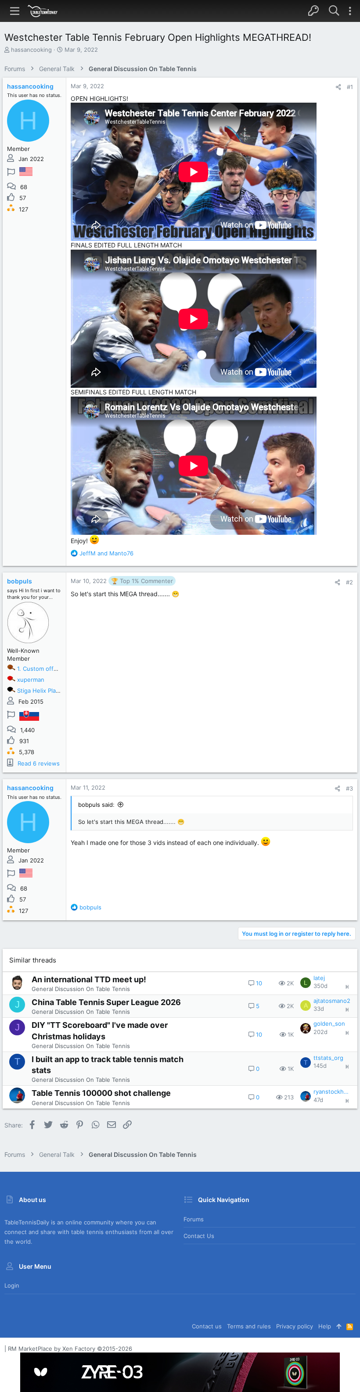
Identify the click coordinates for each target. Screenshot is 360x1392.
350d (320, 985)
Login (11, 1285)
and (106, 553)
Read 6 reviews (39, 763)
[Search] (334, 11)
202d (320, 1031)
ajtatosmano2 (331, 1000)
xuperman (30, 679)
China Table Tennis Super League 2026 (106, 1002)
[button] (14, 11)
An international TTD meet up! (89, 979)
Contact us (199, 1235)
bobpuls (19, 581)
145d (320, 1065)
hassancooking (31, 49)
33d (318, 1008)
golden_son (329, 1023)
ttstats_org (328, 1057)
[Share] (338, 87)
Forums (194, 1219)
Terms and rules (249, 1326)
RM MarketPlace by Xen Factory (70, 1348)
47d (318, 1099)
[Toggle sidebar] (350, 11)
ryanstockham (332, 1091)
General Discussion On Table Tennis (81, 988)
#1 (350, 86)
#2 (349, 582)
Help (324, 1326)
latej (319, 977)
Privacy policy (294, 1326)
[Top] (339, 1326)
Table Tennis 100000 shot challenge (101, 1093)
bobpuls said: (96, 804)
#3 (349, 788)
